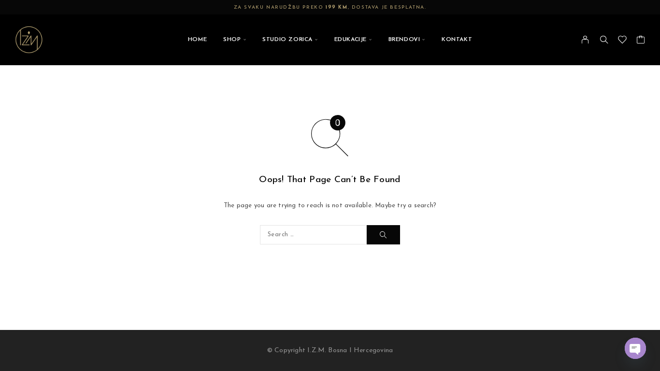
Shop (232, 40)
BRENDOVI (404, 40)
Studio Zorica (287, 40)
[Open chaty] (635, 348)
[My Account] (585, 39)
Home (197, 40)
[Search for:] (313, 234)
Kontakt (457, 40)
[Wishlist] (622, 42)
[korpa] (641, 42)
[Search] (604, 39)
